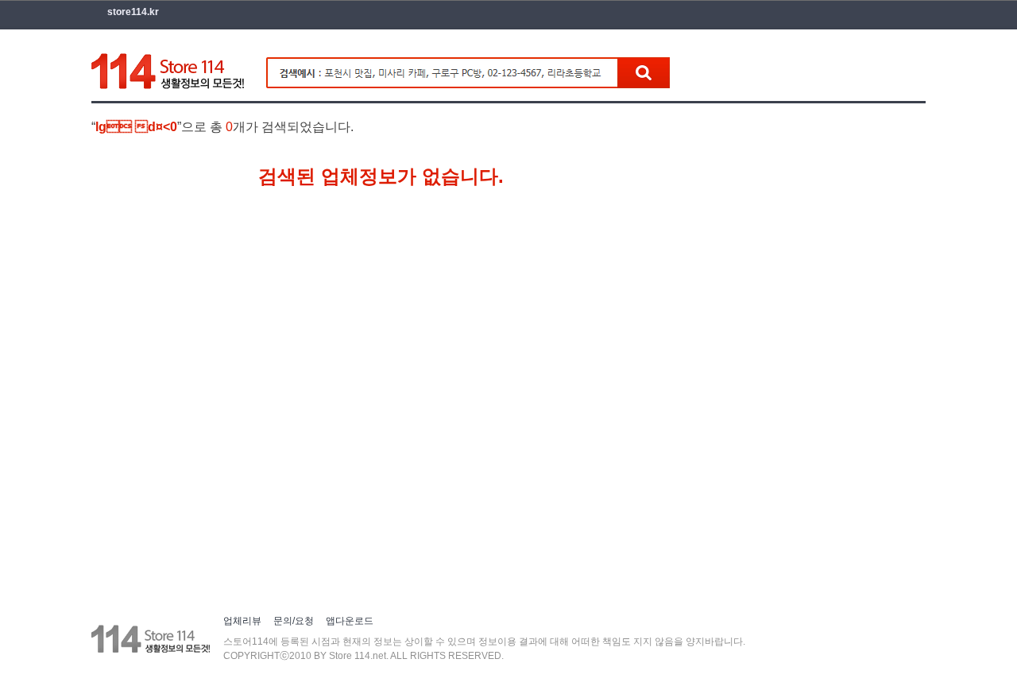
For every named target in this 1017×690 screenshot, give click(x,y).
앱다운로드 (349, 620)
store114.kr (133, 11)
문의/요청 (293, 620)
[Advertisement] (452, 11)
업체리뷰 (242, 620)
